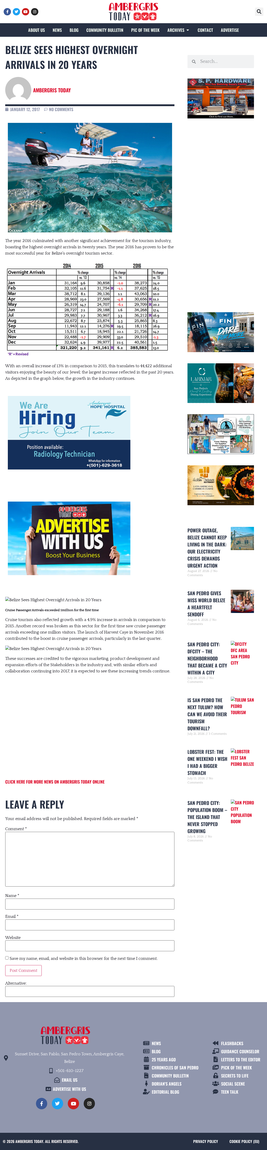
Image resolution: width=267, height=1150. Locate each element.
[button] (259, 12)
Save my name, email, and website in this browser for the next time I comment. (83, 958)
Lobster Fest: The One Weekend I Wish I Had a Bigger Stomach (207, 762)
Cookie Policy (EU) (244, 1141)
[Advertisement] (90, 721)
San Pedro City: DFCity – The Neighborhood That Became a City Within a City (207, 658)
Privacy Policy (205, 1141)
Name (12, 896)
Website (13, 938)
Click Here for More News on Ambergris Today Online (55, 782)
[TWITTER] (16, 11)
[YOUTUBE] (25, 11)
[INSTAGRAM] (34, 11)
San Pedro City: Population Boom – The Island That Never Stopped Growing (207, 816)
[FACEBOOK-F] (7, 11)
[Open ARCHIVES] (188, 30)
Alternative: (16, 983)
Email (12, 916)
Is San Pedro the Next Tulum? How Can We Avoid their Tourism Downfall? (207, 714)
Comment (16, 829)
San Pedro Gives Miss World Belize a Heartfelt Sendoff (206, 604)
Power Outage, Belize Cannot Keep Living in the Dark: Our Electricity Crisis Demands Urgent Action (207, 548)
